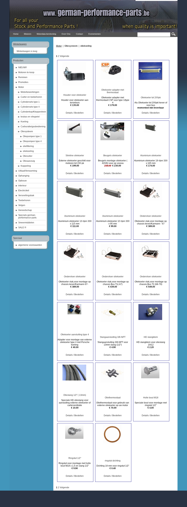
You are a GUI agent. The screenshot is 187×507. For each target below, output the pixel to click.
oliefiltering (28, 146)
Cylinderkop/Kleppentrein (33, 111)
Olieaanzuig (29, 161)
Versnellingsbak (26, 195)
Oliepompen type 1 (32, 136)
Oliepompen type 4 (32, 141)
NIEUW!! (22, 67)
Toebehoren (24, 200)
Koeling (24, 121)
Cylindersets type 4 (30, 107)
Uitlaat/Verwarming (27, 171)
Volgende (64, 56)
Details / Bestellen (75, 113)
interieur (22, 185)
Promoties (23, 82)
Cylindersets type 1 (30, 102)
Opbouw (22, 180)
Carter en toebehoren (31, 97)
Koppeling (26, 166)
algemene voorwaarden (30, 245)
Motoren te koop (26, 72)
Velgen (21, 205)
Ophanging (23, 175)
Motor (21, 87)
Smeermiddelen (26, 222)
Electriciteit (23, 190)
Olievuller (27, 156)
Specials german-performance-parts (27, 216)
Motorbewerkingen (30, 92)
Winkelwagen (20, 44)
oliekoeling (28, 151)
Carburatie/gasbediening (33, 126)
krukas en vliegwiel (30, 116)
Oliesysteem (27, 131)
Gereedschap (25, 210)
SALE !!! (22, 227)
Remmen (22, 77)
